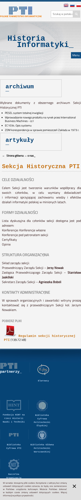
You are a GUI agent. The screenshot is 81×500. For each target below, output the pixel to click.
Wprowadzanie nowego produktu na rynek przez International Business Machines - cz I (40, 119)
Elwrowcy (43, 381)
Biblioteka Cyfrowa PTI (13, 446)
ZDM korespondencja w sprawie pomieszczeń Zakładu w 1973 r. (42, 130)
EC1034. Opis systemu (18, 125)
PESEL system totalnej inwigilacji (24, 113)
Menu (76, 55)
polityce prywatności (23, 495)
